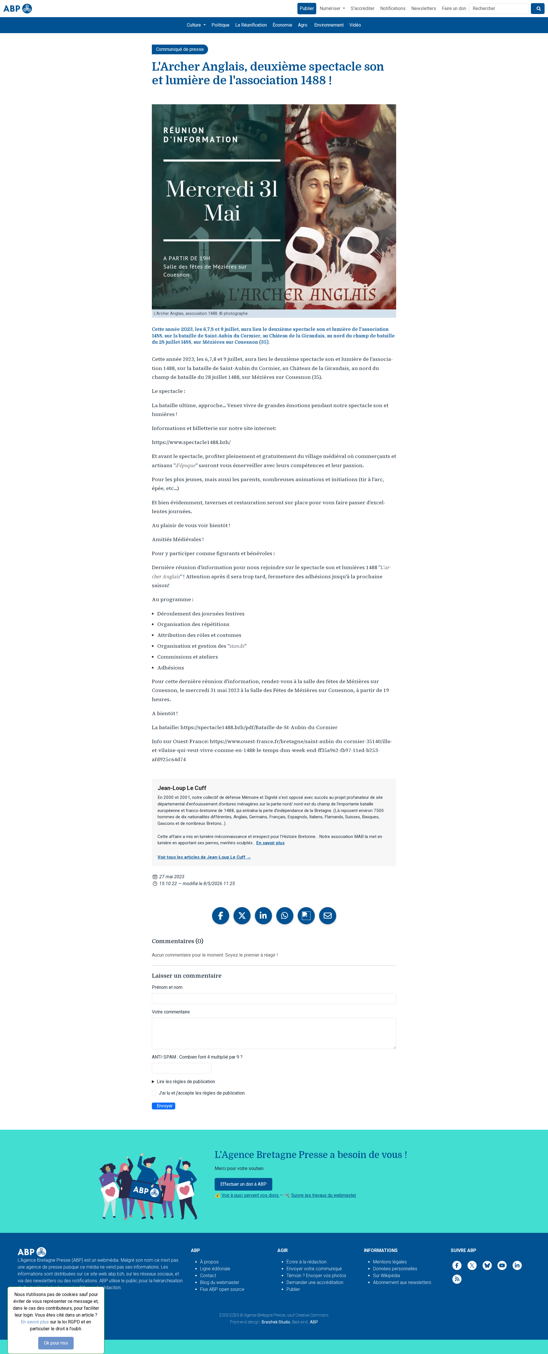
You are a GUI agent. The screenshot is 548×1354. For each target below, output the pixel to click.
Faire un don (454, 8)
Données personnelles (395, 1268)
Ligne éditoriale (215, 1268)
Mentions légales (390, 1262)
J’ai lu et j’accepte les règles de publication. (202, 1093)
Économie (282, 25)
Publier (307, 8)
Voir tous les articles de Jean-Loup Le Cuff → (204, 857)
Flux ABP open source (222, 1289)
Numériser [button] (331, 8)
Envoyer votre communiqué (314, 1268)
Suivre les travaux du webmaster (323, 1195)
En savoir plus (35, 1322)
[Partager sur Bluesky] (306, 915)
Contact (208, 1275)
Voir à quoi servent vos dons (250, 1195)
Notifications (393, 8)
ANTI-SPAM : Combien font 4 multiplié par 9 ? (197, 1057)
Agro (302, 25)
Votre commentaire (171, 1012)
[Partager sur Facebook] (220, 915)
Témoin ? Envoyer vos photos (316, 1275)
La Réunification (251, 25)
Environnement (329, 25)
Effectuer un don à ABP (243, 1184)
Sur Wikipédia (386, 1275)
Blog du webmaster (219, 1282)
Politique (220, 25)
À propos (209, 1262)
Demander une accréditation (315, 1282)
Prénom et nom (167, 987)
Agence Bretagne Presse (264, 1315)
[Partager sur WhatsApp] (284, 915)
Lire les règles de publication (186, 1081)
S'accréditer (362, 8)
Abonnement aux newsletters (402, 1282)
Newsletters (423, 8)
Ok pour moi (56, 1343)
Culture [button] (194, 25)
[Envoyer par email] (327, 915)
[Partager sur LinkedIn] (263, 915)
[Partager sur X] (242, 915)
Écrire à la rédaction (307, 1262)
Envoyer (165, 1106)
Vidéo (355, 25)
